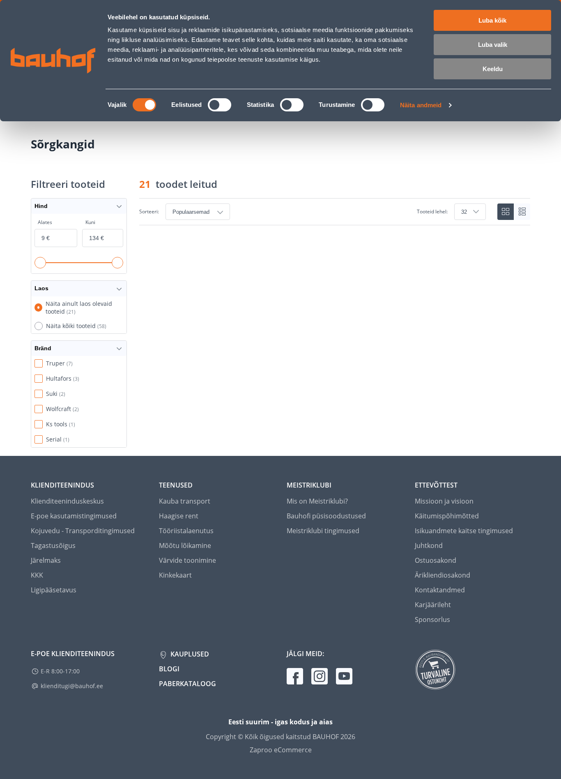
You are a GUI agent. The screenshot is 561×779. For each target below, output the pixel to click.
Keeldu (493, 68)
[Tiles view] (505, 211)
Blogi (169, 668)
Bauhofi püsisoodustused (326, 515)
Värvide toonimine (187, 560)
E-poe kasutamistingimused (74, 515)
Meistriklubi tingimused (323, 530)
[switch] (219, 104)
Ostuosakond (435, 560)
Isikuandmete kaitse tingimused (464, 530)
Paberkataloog (187, 683)
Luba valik (492, 44)
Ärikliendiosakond (442, 575)
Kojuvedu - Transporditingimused (83, 530)
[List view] (522, 211)
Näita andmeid (420, 105)
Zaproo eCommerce (281, 749)
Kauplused (189, 654)
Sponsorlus (432, 619)
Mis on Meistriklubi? (317, 501)
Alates (45, 222)
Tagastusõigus (53, 545)
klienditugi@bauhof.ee (72, 686)
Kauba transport (184, 501)
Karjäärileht (433, 604)
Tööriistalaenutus (186, 530)
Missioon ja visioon (444, 501)
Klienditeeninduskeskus (67, 501)
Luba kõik (492, 20)
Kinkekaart (175, 575)
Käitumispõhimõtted (447, 515)
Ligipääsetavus (53, 589)
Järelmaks (46, 560)
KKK (37, 575)
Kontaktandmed (440, 589)
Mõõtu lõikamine (185, 545)
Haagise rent (178, 515)
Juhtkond (429, 545)
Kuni (90, 222)
